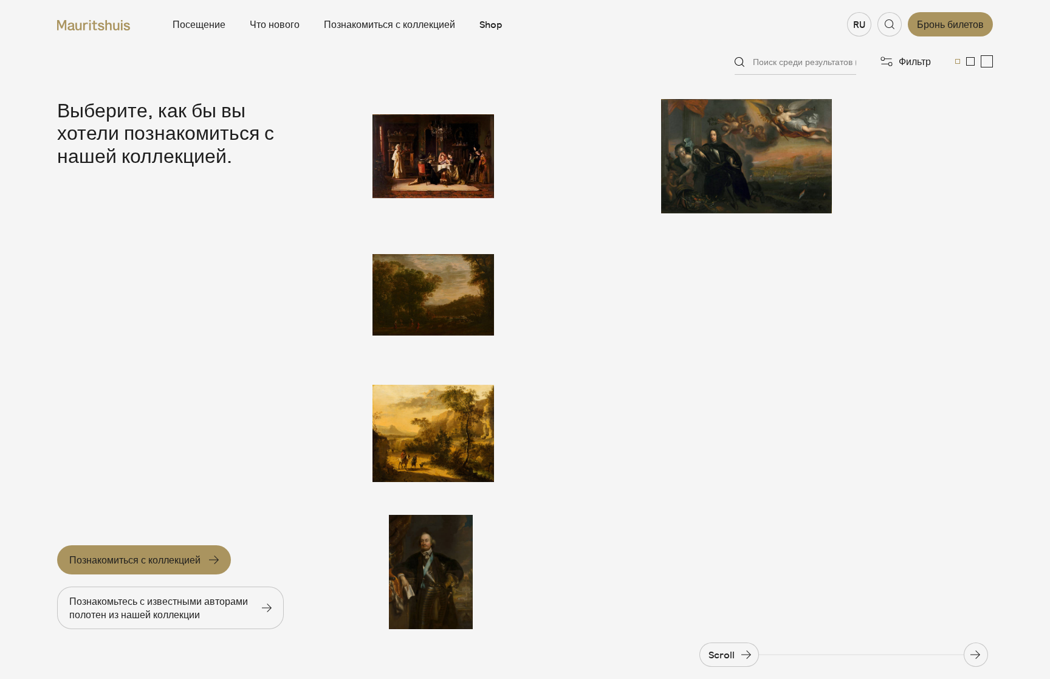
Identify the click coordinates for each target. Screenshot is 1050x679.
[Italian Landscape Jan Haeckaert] (433, 433)
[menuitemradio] (957, 61)
